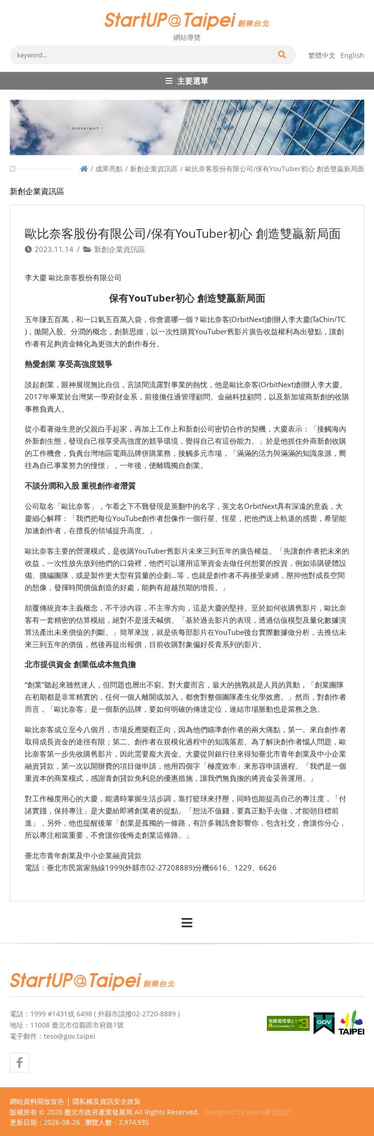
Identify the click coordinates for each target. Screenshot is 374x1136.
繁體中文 (322, 55)
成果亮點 (109, 168)
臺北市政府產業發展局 (98, 1112)
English (352, 55)
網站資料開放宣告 (37, 1101)
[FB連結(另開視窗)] (19, 1062)
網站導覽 (187, 37)
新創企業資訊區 (154, 168)
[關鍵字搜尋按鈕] (281, 55)
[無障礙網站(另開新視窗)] (288, 1023)
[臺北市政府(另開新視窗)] (351, 1023)
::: (13, 4)
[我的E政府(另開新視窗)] (324, 1023)
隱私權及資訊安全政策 (107, 1101)
